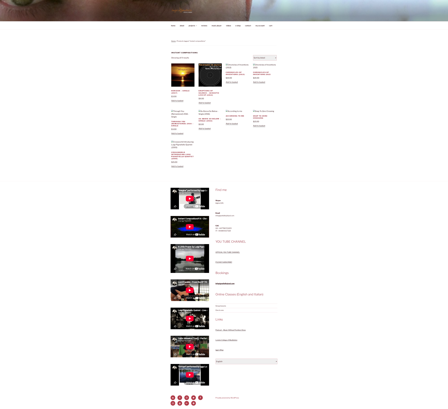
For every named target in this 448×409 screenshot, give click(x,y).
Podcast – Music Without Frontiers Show (230, 330)
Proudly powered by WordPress (227, 398)
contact (248, 26)
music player (217, 26)
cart (270, 26)
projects (192, 26)
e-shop (238, 26)
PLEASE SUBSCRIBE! (223, 262)
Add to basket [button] (177, 101)
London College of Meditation (226, 340)
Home (173, 41)
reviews (204, 26)
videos (228, 26)
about (182, 26)
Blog (221, 350)
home (173, 26)
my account (260, 26)
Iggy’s (217, 350)
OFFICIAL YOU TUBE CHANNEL (227, 252)
